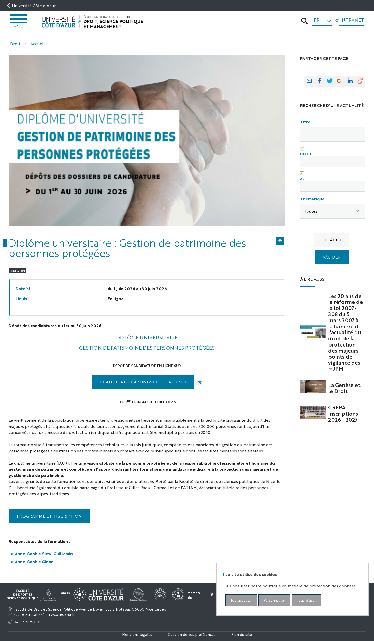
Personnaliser (274, 600)
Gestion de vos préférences (191, 634)
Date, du (307, 154)
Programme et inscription (49, 516)
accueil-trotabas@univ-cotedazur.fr (44, 614)
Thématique (312, 198)
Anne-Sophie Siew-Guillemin (44, 553)
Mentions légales (137, 634)
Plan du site (241, 634)
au (302, 178)
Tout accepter (241, 600)
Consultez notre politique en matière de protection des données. (293, 585)
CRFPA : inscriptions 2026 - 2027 (343, 413)
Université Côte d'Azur (34, 5)
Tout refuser (306, 600)
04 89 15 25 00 (26, 622)
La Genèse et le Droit (344, 387)
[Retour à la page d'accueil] (92, 21)
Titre (305, 121)
